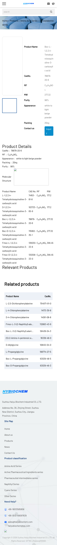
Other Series (10, 496)
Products (14, 20)
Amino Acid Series (28, 20)
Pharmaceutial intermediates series (21, 478)
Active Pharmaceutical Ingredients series (23, 472)
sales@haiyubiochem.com (20, 521)
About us (8, 434)
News (7, 447)
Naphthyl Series (11, 484)
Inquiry (48, 131)
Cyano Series (10, 490)
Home (5, 20)
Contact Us (9, 453)
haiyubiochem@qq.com (19, 525)
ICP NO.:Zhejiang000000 (36, 541)
